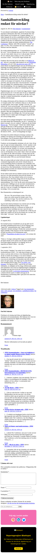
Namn (3, 487)
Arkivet (13, 289)
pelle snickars (8, 291)
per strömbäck (17, 291)
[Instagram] (13, 520)
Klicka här (18, 548)
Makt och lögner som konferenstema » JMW (19, 426)
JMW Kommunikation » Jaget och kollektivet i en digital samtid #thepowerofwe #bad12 (20, 353)
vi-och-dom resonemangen (21, 271)
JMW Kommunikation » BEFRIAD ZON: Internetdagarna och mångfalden (18, 371)
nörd (2, 291)
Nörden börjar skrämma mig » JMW (16, 409)
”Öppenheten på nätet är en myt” (16, 234)
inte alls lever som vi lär (23, 64)
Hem (2, 14)
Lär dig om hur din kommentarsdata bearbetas (21, 503)
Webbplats (4, 494)
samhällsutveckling (28, 291)
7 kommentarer (25, 29)
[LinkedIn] (18, 520)
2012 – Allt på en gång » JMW (14, 444)
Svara (6, 345)
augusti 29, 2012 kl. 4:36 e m (13, 338)
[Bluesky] (24, 520)
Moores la (4, 125)
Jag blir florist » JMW (12, 387)
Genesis (10, 10)
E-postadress (5, 491)
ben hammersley (29, 289)
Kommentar (5, 472)
